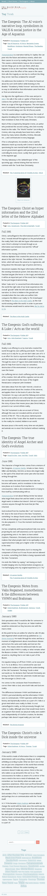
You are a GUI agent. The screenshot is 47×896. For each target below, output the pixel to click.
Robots (41, 874)
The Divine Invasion (17, 725)
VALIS (4, 99)
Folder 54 (24, 41)
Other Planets (11, 871)
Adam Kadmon (13, 608)
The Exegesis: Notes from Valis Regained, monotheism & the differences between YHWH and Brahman (22, 592)
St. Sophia (42, 877)
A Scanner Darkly (19, 468)
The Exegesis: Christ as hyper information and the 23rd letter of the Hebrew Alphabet (23, 212)
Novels (4, 1)
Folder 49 (24, 605)
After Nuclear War (15, 855)
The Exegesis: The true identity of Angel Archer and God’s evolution (22, 442)
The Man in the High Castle (22, 301)
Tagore (25, 338)
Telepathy (23, 879)
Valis (35, 455)
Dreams (8, 863)
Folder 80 (24, 453)
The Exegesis (23, 1)
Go (38, 842)
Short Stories (12, 1)
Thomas (28, 746)
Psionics (19, 874)
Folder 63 (24, 335)
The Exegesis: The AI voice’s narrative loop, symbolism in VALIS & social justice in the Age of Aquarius (22, 28)
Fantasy (5, 866)
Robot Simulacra (9, 877)
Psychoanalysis (30, 874)
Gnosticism (15, 226)
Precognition (9, 874)
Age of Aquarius (13, 43)
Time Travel (7, 882)
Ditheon (39, 860)
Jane (19, 455)
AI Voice (23, 43)
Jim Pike (25, 455)
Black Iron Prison (13, 857)
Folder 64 (24, 223)
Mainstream (10, 869)
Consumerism (23, 860)
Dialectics (32, 860)
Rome (19, 877)
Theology (32, 879)
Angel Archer (12, 455)
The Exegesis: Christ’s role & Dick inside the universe (22, 735)
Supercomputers (7, 879)
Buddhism (11, 46)
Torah (10, 49)
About (32, 1)
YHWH (10, 611)
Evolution (22, 863)
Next (26, 832)
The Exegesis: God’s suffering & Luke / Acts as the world (22, 327)
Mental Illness (28, 46)
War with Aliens (32, 883)
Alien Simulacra (38, 855)
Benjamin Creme (33, 43)
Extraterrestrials (34, 863)
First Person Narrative (18, 866)
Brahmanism (23, 608)
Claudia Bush (12, 860)
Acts (9, 226)
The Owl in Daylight (27, 226)
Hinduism (19, 46)
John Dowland (16, 338)
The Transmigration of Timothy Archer (24, 173)
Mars (18, 869)
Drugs (15, 863)
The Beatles (38, 46)
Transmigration (7, 55)
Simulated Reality (30, 877)
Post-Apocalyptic (36, 872)
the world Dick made (11, 7)
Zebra (24, 885)
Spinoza (32, 608)
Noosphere (38, 869)
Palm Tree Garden (24, 872)
